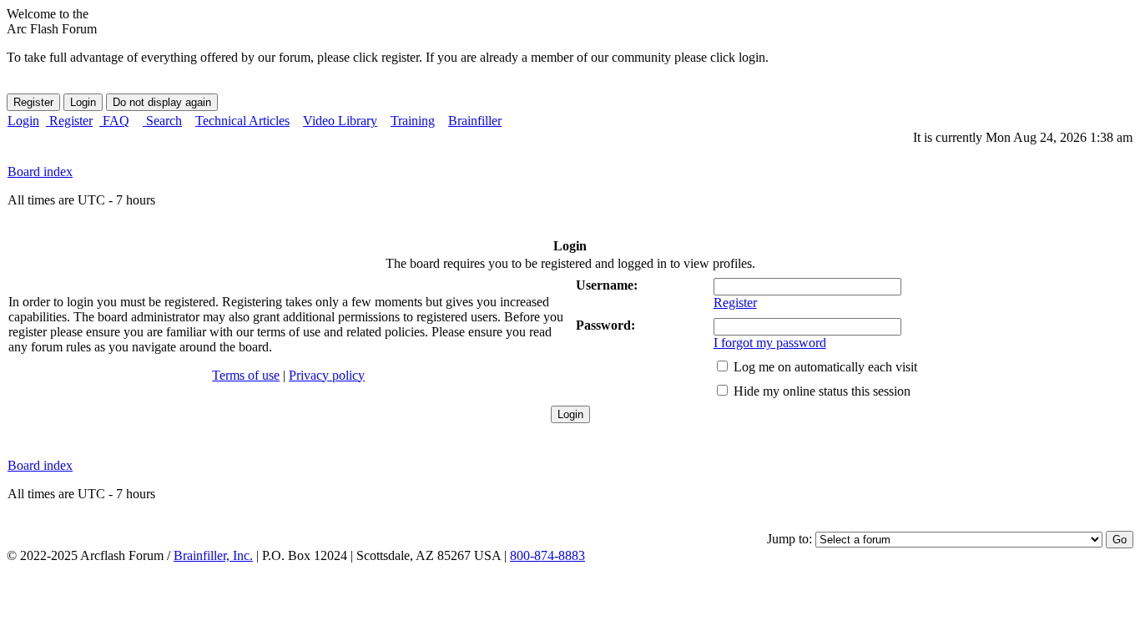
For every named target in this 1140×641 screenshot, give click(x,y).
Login (23, 121)
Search (162, 121)
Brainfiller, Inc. (213, 555)
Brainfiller (475, 121)
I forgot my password (770, 343)
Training (413, 121)
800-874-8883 (547, 555)
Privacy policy (327, 375)
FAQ (114, 121)
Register (69, 121)
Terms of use (246, 375)
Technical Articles (242, 121)
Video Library (340, 121)
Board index (40, 171)
